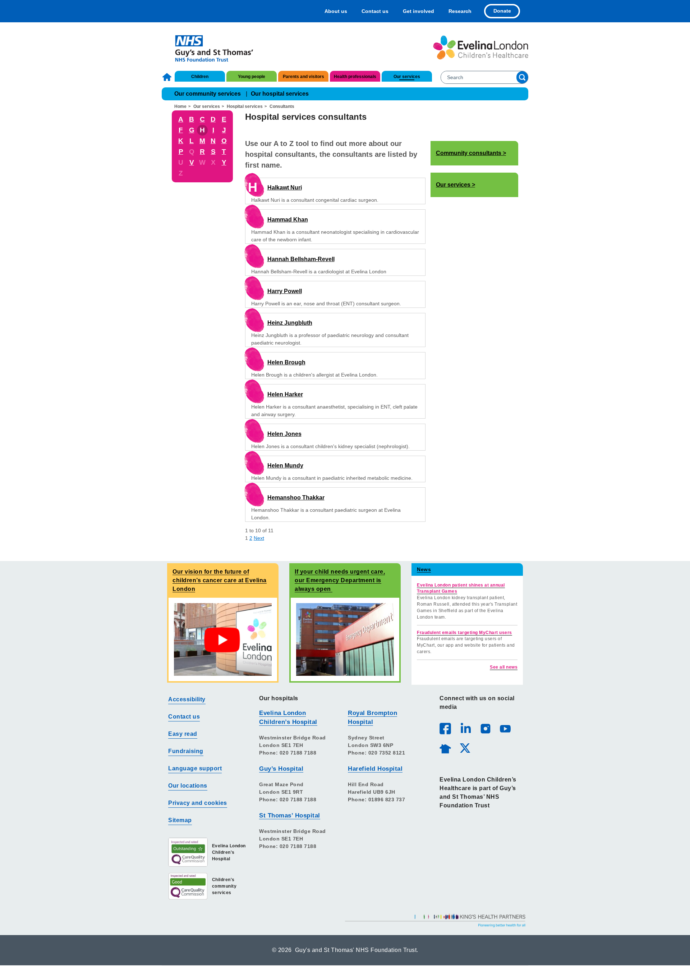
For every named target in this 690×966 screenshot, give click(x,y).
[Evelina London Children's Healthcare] (480, 47)
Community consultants (468, 153)
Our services (407, 76)
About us (336, 11)
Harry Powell (284, 291)
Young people (251, 76)
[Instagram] (485, 728)
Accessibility (187, 699)
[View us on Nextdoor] (445, 747)
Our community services (207, 94)
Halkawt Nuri (284, 187)
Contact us (375, 11)
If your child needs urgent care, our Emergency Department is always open (340, 580)
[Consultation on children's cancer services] (223, 639)
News (424, 569)
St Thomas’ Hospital (289, 815)
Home (167, 77)
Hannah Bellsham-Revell (301, 259)
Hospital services (245, 106)
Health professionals (355, 76)
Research (460, 11)
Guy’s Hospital (281, 768)
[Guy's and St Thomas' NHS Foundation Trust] (209, 47)
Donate (502, 11)
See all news (504, 667)
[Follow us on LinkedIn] (465, 728)
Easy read (182, 734)
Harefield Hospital (375, 768)
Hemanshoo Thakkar (296, 498)
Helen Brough (286, 362)
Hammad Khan (287, 220)
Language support (195, 768)
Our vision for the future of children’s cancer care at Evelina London (219, 580)
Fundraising (185, 751)
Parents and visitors (303, 76)
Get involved (418, 11)
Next (259, 538)
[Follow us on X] (464, 747)
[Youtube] (505, 728)
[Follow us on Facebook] (445, 728)
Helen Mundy (285, 466)
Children (199, 76)
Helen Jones (284, 434)
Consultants (282, 106)
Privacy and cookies (197, 803)
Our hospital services (280, 94)
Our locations (187, 786)
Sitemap (180, 820)
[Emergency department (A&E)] (345, 639)
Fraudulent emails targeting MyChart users (464, 632)
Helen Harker (285, 394)
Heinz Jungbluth (289, 323)
